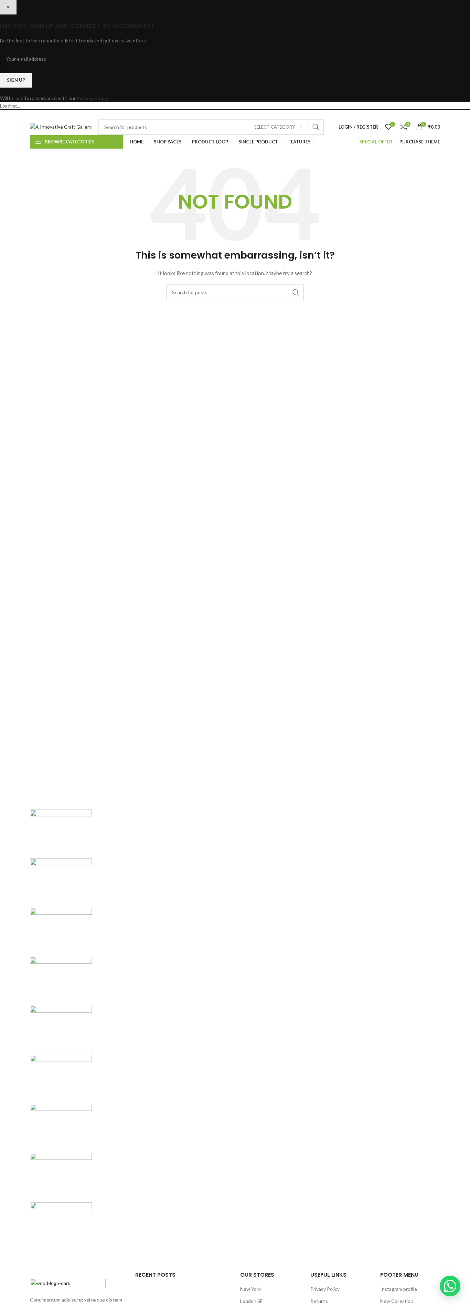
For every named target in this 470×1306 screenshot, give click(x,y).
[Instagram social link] (331, 114)
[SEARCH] (316, 127)
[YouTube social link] (339, 114)
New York (250, 1289)
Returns (319, 1301)
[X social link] (322, 114)
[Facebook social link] (314, 114)
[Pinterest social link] (348, 114)
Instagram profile (398, 1289)
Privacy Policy (92, 98)
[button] (450, 1286)
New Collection (396, 1301)
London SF (251, 1301)
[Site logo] (61, 126)
